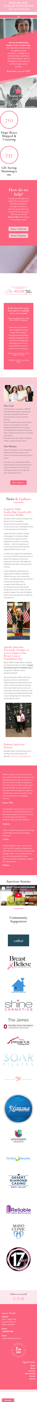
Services (32, 1371)
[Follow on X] (18, 1298)
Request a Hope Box (18, 229)
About (32, 1368)
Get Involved (30, 1373)
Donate (32, 1379)
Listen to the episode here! (20, 756)
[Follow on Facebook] (14, 1298)
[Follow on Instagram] (22, 1298)
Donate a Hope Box (18, 235)
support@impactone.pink (11, 1338)
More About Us (18, 482)
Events (32, 1376)
